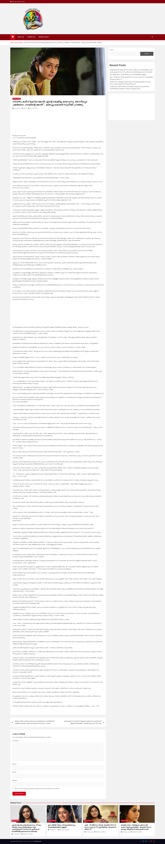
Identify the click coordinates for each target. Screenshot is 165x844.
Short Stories (16, 98)
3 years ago (17, 108)
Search (112, 50)
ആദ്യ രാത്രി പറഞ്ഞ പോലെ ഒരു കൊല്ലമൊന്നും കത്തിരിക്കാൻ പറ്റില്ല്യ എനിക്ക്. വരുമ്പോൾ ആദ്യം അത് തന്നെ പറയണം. (35, 722)
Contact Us (31, 37)
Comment (15, 741)
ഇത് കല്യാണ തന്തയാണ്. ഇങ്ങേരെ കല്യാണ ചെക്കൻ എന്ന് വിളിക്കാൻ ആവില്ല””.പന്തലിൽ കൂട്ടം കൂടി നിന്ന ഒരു (82, 722)
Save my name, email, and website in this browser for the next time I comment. (37, 788)
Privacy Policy (44, 37)
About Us (21, 37)
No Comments (33, 108)
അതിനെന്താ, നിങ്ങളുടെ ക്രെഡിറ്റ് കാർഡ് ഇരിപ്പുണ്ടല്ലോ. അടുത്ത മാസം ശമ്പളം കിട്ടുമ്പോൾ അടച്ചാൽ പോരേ (136, 827)
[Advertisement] (58, 122)
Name (14, 764)
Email (14, 772)
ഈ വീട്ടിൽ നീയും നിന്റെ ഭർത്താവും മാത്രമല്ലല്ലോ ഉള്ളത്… (128, 74)
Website (14, 780)
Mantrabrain (38, 841)
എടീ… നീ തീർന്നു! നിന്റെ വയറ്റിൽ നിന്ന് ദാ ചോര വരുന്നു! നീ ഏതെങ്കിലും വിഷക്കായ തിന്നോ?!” (100, 827)
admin (25, 108)
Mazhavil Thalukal (28, 834)
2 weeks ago (16, 834)
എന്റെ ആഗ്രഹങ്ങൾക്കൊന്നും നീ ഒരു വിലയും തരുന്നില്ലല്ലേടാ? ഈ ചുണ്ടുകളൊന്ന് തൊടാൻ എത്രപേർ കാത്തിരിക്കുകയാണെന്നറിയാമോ (26, 828)
